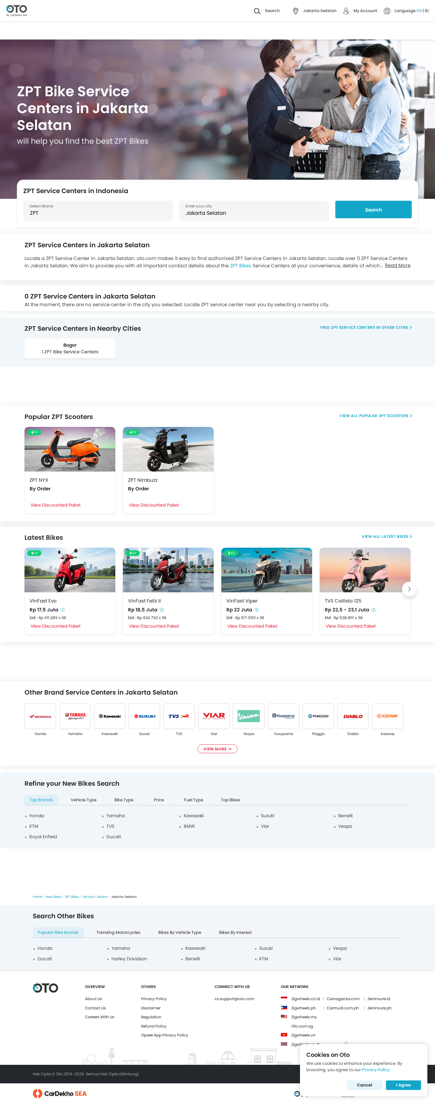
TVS (179, 733)
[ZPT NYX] (70, 449)
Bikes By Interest (235, 932)
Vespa (248, 733)
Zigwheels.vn (303, 1035)
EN (420, 11)
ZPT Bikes (240, 265)
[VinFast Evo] (70, 570)
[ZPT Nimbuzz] (168, 449)
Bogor (70, 345)
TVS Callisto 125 (343, 600)
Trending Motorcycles (118, 932)
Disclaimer (150, 1008)
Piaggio (318, 733)
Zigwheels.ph (303, 1008)
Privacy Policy (154, 998)
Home (37, 896)
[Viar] (214, 716)
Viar (213, 733)
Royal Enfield (43, 836)
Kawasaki (110, 733)
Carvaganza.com (343, 998)
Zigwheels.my (304, 1017)
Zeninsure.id (378, 998)
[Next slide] (409, 589)
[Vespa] (248, 716)
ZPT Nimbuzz (143, 480)
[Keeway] (387, 716)
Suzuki (144, 733)
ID (427, 11)
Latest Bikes (395, 536)
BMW (189, 826)
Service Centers (94, 896)
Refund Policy (154, 1026)
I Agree (403, 1085)
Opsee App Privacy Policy (164, 1035)
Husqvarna (283, 733)
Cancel (364, 1085)
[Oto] (16, 11)
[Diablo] (353, 716)
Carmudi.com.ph (343, 1008)
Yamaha (75, 733)
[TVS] (179, 716)
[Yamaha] (75, 716)
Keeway (388, 733)
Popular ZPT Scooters (383, 415)
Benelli (345, 815)
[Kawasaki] (109, 716)
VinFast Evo (43, 600)
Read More (397, 265)
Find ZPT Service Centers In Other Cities (364, 327)
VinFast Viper (242, 600)
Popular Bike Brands (58, 932)
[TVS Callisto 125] (365, 570)
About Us (93, 998)
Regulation (151, 1017)
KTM (33, 826)
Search (373, 209)
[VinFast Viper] (266, 570)
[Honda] (40, 716)
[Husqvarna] (283, 716)
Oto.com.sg (302, 1026)
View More (214, 749)
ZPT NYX (39, 480)
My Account (365, 11)
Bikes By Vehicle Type (179, 932)
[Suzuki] (144, 716)
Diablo (353, 733)
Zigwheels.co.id (305, 998)
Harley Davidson (129, 959)
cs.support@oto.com (234, 998)
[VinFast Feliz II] (168, 570)
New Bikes (53, 896)
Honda (40, 733)
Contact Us (95, 1008)
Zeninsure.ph (379, 1008)
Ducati (113, 836)
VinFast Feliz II (144, 600)
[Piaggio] (318, 716)
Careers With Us (99, 1017)
